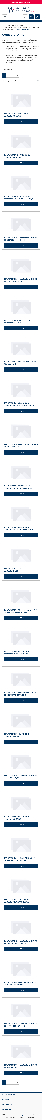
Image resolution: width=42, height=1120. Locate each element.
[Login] (37, 16)
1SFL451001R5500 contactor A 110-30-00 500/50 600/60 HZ (21, 983)
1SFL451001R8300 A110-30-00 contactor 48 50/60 (17, 818)
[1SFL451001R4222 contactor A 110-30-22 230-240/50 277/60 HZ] (21, 927)
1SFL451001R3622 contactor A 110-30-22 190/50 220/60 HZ (21, 280)
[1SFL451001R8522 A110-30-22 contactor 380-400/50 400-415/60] (21, 472)
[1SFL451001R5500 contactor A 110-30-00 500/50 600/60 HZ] (21, 968)
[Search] (25, 16)
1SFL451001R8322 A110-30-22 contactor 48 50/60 (17, 114)
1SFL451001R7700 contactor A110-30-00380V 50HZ (20, 363)
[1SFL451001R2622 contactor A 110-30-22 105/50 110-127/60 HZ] (21, 1010)
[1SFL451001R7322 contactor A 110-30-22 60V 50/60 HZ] (21, 1051)
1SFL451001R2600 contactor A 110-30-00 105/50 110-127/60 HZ (21, 694)
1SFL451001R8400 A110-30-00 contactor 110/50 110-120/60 (17, 652)
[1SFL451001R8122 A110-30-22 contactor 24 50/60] (21, 141)
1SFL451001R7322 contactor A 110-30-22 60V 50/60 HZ (21, 1066)
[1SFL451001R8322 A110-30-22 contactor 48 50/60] (21, 100)
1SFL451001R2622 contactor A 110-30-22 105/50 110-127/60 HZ (21, 1025)
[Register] (31, 16)
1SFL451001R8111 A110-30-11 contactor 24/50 (16, 569)
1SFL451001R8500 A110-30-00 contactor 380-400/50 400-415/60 (19, 528)
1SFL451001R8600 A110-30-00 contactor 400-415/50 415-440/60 (19, 404)
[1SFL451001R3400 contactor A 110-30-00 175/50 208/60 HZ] (21, 431)
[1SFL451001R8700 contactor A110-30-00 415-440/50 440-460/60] (21, 596)
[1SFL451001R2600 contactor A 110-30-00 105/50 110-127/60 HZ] (21, 679)
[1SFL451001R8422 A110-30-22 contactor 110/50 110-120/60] (21, 886)
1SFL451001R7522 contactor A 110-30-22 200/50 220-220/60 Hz (21, 239)
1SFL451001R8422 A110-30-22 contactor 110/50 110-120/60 (17, 900)
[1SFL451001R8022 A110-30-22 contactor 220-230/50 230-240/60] (21, 182)
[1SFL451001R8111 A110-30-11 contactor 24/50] (21, 555)
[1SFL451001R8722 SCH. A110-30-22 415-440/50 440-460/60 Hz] (21, 844)
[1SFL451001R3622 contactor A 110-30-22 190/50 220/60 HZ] (21, 265)
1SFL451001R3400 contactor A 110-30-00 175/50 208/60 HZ (21, 445)
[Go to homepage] (21, 10)
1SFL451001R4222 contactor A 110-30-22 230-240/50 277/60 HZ (21, 942)
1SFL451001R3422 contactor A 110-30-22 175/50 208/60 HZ (21, 776)
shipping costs (25, 1115)
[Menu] (4, 16)
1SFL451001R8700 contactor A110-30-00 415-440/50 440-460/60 (20, 611)
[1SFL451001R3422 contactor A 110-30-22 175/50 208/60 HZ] (21, 762)
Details (21, 121)
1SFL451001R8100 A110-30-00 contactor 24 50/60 (17, 321)
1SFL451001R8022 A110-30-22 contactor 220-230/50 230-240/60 (19, 197)
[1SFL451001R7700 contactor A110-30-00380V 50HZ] (21, 348)
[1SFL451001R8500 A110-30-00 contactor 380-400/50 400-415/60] (21, 513)
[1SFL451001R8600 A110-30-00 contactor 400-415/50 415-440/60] (21, 389)
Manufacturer (9, 70)
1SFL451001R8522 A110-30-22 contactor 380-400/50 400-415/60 (19, 487)
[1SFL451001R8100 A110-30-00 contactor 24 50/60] (21, 307)
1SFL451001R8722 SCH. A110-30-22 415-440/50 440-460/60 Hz (19, 859)
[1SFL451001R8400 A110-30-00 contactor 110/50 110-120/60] (21, 637)
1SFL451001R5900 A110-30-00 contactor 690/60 (17, 735)
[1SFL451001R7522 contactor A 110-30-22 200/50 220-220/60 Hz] (21, 224)
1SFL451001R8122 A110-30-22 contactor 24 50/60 (17, 156)
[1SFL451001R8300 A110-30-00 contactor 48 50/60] (21, 803)
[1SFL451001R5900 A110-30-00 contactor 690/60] (21, 720)
